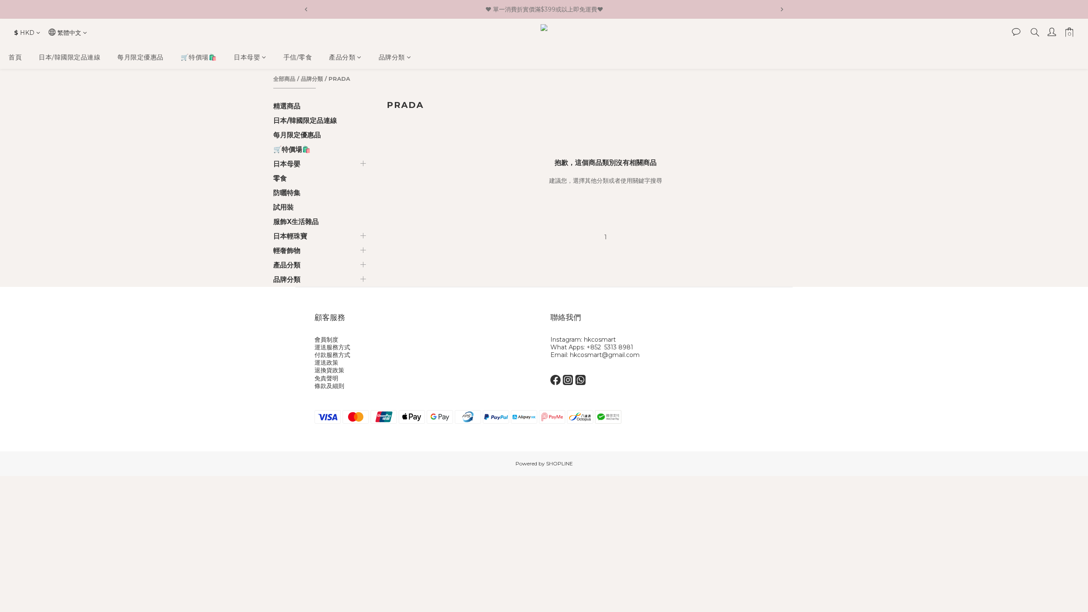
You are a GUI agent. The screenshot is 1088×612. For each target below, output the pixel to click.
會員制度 (326, 339)
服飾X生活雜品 (296, 222)
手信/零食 (297, 57)
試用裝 (283, 207)
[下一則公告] (782, 9)
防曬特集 (286, 193)
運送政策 (326, 362)
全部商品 (284, 78)
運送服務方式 (332, 347)
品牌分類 (392, 57)
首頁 (15, 57)
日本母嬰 (247, 57)
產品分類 (342, 57)
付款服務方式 (332, 355)
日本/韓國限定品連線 (69, 57)
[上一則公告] (306, 9)
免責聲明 (326, 378)
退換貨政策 (329, 370)
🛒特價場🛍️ (199, 57)
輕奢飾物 (286, 250)
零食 (280, 178)
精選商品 (286, 106)
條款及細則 (329, 386)
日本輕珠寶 (290, 236)
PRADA (339, 78)
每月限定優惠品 (140, 57)
